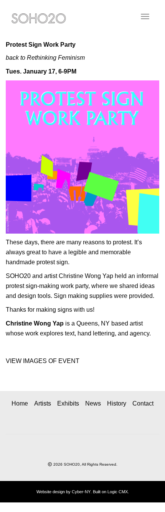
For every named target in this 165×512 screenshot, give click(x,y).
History (116, 403)
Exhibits (68, 403)
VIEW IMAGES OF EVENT (42, 361)
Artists (42, 403)
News (93, 403)
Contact (142, 403)
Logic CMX (117, 491)
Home (20, 403)
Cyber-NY (81, 491)
